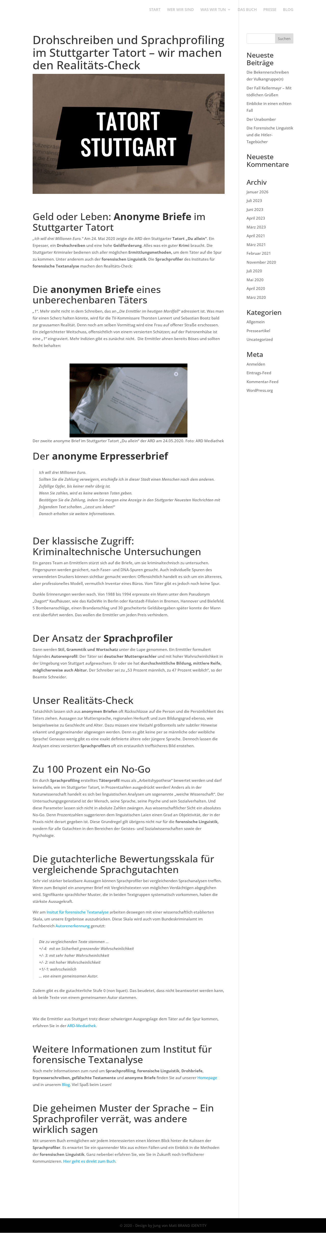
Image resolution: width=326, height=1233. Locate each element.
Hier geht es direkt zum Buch (89, 1161)
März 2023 (256, 227)
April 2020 (256, 288)
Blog (66, 1084)
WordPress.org (260, 390)
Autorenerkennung (73, 925)
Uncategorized (260, 339)
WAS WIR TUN (213, 10)
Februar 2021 (259, 253)
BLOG (288, 10)
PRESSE (269, 10)
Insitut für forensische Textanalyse (78, 912)
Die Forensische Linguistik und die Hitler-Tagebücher (270, 134)
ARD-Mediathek (81, 1025)
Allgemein (256, 321)
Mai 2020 (255, 279)
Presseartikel (258, 330)
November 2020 (261, 262)
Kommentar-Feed (262, 381)
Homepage (207, 1077)
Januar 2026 (257, 191)
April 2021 (256, 235)
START (154, 10)
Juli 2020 (254, 270)
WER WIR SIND (180, 10)
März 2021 (256, 244)
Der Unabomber (261, 119)
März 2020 (256, 297)
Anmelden (256, 364)
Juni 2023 (255, 209)
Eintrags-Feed (259, 372)
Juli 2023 (254, 200)
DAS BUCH (247, 10)
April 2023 (256, 218)
